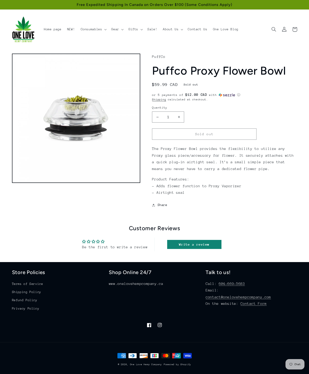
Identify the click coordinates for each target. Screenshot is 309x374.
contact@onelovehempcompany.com (238, 297)
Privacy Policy (25, 308)
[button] (93, 29)
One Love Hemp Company (146, 364)
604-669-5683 (232, 284)
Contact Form (253, 304)
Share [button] (162, 205)
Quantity (159, 107)
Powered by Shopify (177, 364)
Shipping (159, 99)
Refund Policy (24, 300)
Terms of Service (27, 284)
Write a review (194, 244)
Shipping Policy (26, 292)
